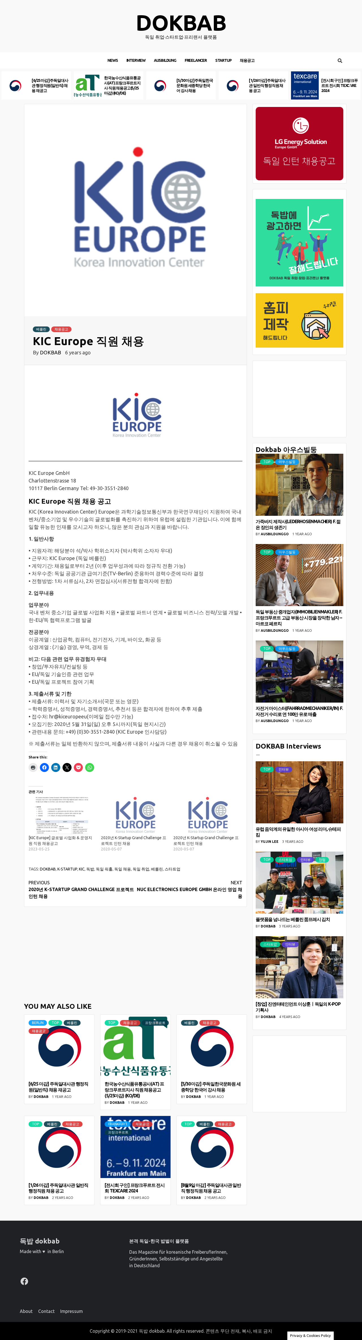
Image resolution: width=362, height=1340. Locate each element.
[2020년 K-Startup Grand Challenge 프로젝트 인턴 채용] (134, 816)
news (112, 60)
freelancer (196, 60)
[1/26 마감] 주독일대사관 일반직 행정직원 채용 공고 (194, 85)
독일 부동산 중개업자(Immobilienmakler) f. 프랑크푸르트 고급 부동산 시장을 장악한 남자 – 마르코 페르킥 (299, 617)
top (55, 1023)
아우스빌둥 (287, 462)
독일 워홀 (104, 869)
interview (135, 60)
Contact (46, 1311)
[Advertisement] (135, 953)
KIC (82, 869)
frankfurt (117, 1124)
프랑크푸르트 (155, 1023)
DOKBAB (51, 352)
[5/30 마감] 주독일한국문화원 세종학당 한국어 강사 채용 (122, 85)
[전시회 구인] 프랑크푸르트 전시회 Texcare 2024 (267, 85)
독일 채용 (122, 869)
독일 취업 (141, 869)
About (26, 1311)
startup (223, 60)
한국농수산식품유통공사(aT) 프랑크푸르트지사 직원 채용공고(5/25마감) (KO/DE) (134, 1089)
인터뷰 (284, 769)
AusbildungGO (275, 534)
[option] (36, 85)
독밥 (90, 869)
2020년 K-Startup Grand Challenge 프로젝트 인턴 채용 (81, 889)
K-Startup (67, 869)
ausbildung (165, 60)
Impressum (71, 1311)
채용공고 (247, 60)
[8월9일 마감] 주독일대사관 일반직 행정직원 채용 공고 (339, 85)
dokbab (181, 22)
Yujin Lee (270, 841)
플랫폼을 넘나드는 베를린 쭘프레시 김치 (293, 919)
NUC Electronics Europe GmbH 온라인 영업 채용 (189, 889)
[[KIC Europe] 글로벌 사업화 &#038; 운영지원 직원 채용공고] (62, 816)
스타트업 (172, 869)
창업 (322, 859)
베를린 (41, 329)
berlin (38, 1023)
